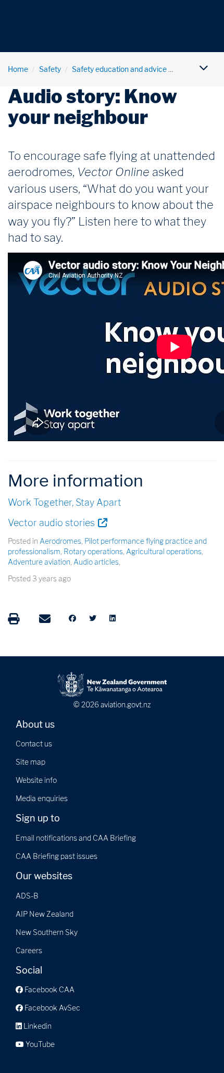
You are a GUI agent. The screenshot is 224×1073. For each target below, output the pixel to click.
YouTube (39, 1044)
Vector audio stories (57, 522)
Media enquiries (42, 798)
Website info (36, 780)
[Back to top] (194, 1043)
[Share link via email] (45, 619)
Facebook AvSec (51, 1007)
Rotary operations (93, 551)
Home (18, 69)
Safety (50, 69)
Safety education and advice (119, 69)
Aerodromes (60, 540)
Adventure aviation (39, 561)
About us (35, 724)
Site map (30, 761)
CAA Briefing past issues (56, 856)
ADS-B (27, 895)
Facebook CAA (48, 989)
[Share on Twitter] (92, 618)
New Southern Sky (47, 932)
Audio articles (96, 561)
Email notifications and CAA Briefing (76, 837)
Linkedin (37, 1025)
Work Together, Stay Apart (64, 502)
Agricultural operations (164, 551)
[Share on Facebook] (72, 618)
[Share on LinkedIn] (112, 618)
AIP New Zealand (44, 913)
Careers (29, 950)
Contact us (34, 743)
